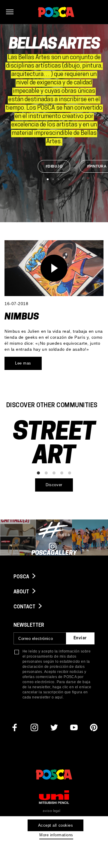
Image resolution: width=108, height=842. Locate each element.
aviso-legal (52, 811)
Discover (54, 485)
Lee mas (23, 363)
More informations (56, 835)
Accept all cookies (55, 825)
